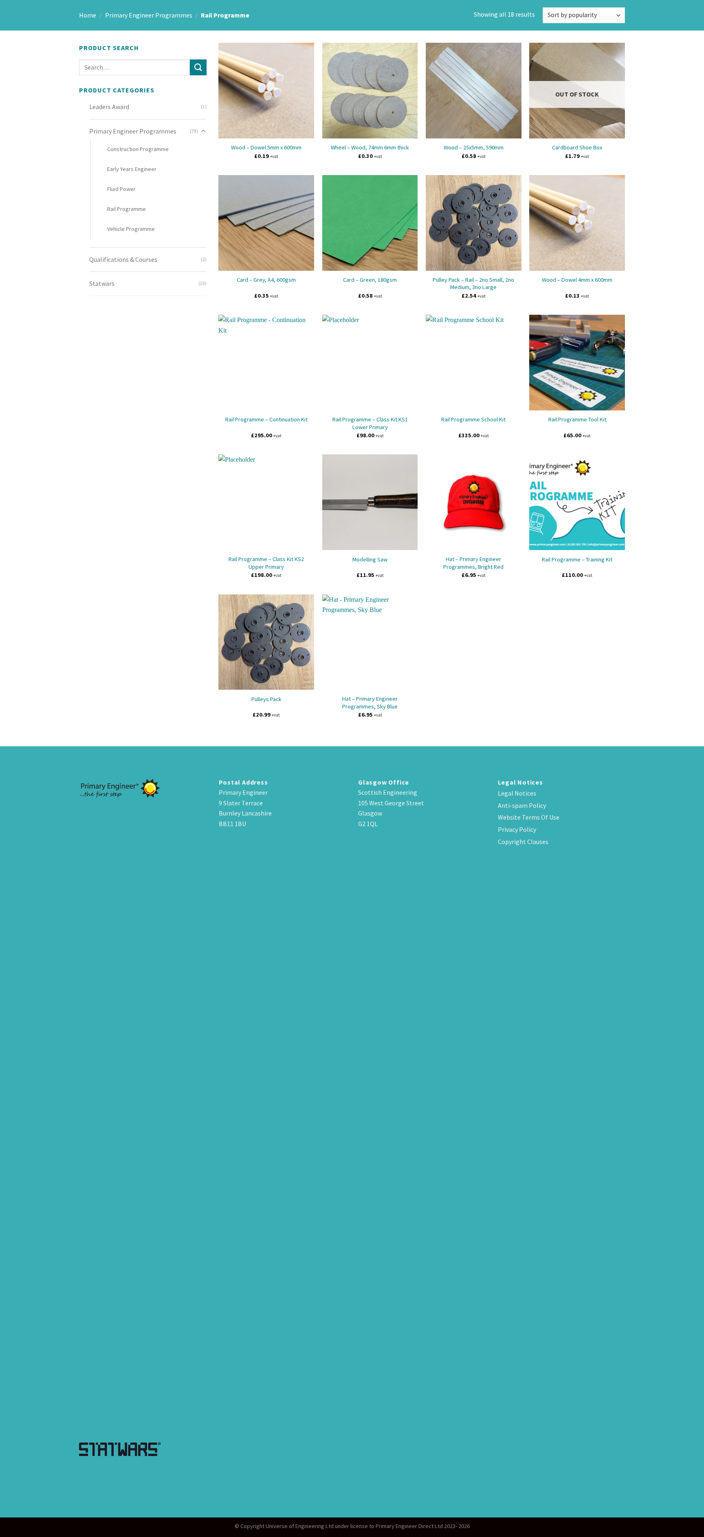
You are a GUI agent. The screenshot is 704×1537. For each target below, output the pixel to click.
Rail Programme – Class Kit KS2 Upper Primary (266, 562)
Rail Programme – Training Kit (577, 559)
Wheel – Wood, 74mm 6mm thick (370, 147)
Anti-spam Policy (522, 805)
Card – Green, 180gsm (370, 279)
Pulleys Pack (266, 699)
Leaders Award (109, 107)
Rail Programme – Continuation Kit (266, 419)
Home (87, 15)
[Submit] (198, 67)
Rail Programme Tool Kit (577, 419)
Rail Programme (126, 209)
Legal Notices (517, 793)
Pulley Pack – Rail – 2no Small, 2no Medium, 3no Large (473, 283)
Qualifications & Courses (123, 259)
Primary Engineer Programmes (148, 15)
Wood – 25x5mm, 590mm (474, 147)
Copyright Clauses (523, 842)
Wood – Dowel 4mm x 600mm (577, 279)
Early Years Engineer (131, 169)
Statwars (101, 283)
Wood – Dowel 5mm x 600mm (266, 147)
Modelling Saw (369, 559)
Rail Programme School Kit (473, 419)
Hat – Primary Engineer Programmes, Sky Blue (370, 702)
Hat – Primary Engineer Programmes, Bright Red (473, 562)
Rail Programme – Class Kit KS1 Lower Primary (370, 423)
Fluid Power (121, 189)
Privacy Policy (517, 829)
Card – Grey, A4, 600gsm (266, 279)
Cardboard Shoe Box (577, 147)
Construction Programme (138, 149)
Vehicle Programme (131, 228)
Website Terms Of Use (528, 817)
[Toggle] (203, 131)
